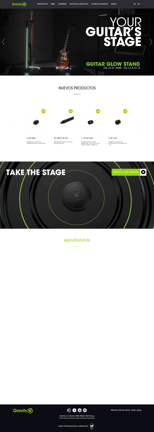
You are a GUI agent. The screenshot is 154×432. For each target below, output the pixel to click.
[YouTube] (80, 410)
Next (139, 128)
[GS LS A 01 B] (77, 42)
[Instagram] (85, 410)
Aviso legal (136, 410)
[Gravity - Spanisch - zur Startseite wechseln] (19, 3)
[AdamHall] (69, 410)
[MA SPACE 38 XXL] (63, 122)
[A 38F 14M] (117, 122)
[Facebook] (74, 410)
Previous (3, 42)
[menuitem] (42, 4)
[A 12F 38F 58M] (90, 122)
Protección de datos (120, 410)
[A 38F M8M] (36, 122)
